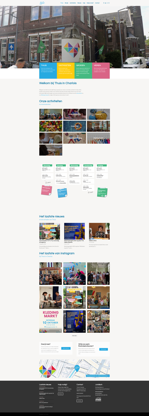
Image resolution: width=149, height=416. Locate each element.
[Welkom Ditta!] (99, 231)
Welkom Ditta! (92, 240)
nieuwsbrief (79, 93)
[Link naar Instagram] (109, 3)
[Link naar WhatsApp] (107, 3)
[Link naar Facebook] (103, 3)
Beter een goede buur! (43, 402)
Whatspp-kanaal (45, 95)
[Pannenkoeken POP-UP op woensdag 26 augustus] (49, 231)
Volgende (146, 37)
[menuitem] (62, 3)
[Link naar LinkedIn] (105, 3)
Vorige (2, 37)
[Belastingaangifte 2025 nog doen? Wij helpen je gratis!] (74, 231)
